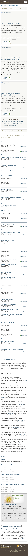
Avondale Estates (12, 125)
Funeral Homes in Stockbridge (8, 467)
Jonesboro (4, 121)
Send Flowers (24, 146)
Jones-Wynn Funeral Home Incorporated (10, 94)
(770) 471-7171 (7, 39)
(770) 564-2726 (7, 74)
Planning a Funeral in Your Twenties (13, 529)
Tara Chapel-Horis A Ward (10, 23)
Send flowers (21, 389)
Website (14, 39)
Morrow (10, 121)
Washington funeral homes (17, 549)
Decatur (10, 123)
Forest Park (15, 121)
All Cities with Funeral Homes (19, 550)
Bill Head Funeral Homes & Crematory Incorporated (10, 58)
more (22, 538)
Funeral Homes (8, 549)
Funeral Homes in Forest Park (8, 471)
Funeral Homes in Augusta (7, 489)
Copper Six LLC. (14, 553)
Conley (21, 121)
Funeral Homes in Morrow (7, 469)
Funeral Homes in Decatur (7, 481)
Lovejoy (5, 123)
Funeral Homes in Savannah (7, 491)
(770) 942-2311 (7, 110)
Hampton (5, 125)
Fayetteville (15, 123)
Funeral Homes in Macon (7, 487)
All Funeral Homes (14, 551)
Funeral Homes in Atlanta (7, 477)
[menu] (25, 2)
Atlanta (21, 123)
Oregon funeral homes (7, 550)
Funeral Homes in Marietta (7, 479)
